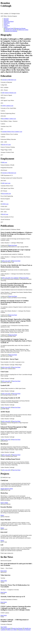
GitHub (26, 29)
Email (12, 28)
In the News (7, 25)
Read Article (4, 570)
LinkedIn (14, 29)
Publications (7, 23)
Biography (6, 18)
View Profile (4, 627)
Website (2, 488)
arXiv (9, 260)
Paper (15, 245)
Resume (23, 28)
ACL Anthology (15, 277)
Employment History (9, 21)
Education (6, 20)
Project (2, 502)
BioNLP (7, 488)
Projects (6, 24)
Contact (5, 27)
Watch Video (4, 580)
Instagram (14, 31)
